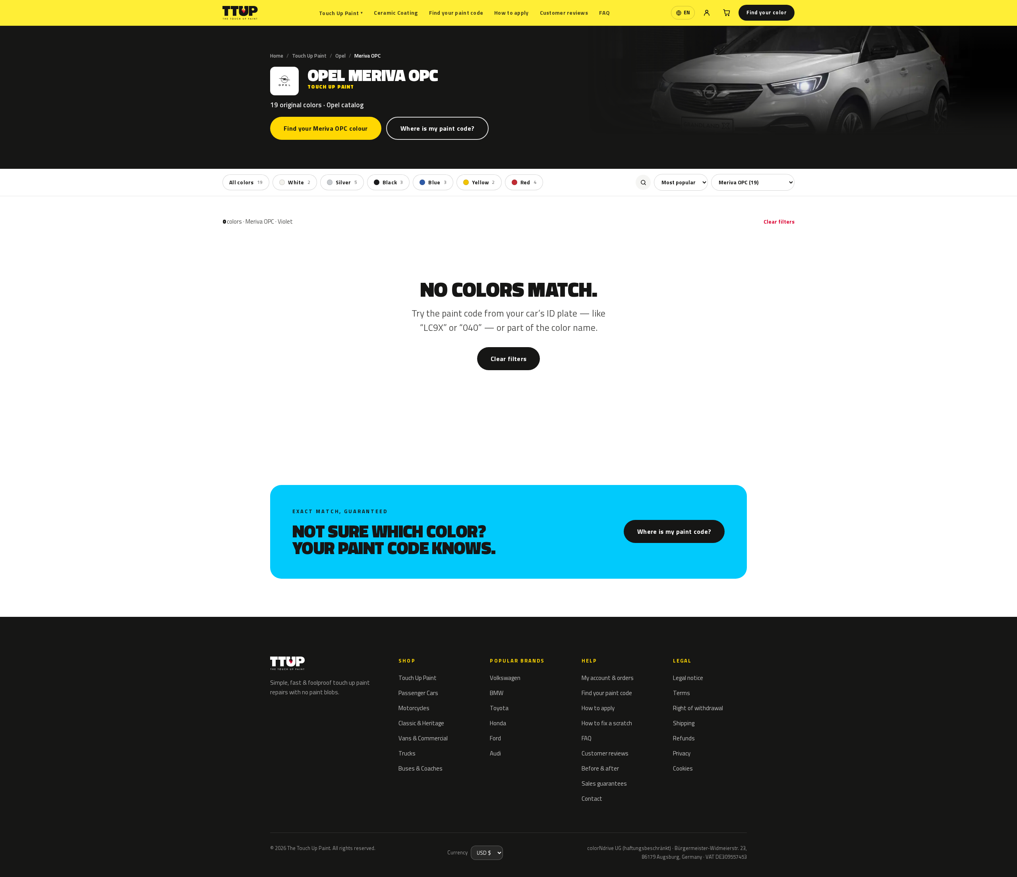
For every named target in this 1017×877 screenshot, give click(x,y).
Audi (495, 753)
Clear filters (779, 221)
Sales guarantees (604, 783)
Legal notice (688, 677)
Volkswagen (505, 677)
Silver (346, 182)
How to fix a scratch (607, 723)
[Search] (643, 182)
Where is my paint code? (437, 128)
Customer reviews (564, 12)
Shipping (683, 723)
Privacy (681, 753)
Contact (592, 798)
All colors (246, 182)
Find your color (766, 12)
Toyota (499, 708)
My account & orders (608, 677)
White (299, 182)
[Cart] (727, 13)
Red (528, 182)
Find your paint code (456, 12)
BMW (496, 692)
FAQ (604, 12)
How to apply (511, 12)
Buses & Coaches (420, 768)
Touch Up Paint (341, 13)
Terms (681, 692)
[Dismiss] (35, 860)
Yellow (483, 182)
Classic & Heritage (421, 723)
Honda (498, 723)
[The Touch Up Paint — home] (240, 13)
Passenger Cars (418, 692)
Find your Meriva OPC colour (326, 128)
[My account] (707, 13)
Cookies (683, 768)
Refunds (684, 738)
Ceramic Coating (396, 12)
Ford (495, 738)
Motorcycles (413, 708)
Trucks (407, 753)
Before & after (600, 768)
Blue (437, 182)
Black (393, 182)
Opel (340, 56)
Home (276, 56)
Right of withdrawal (698, 708)
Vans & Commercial (423, 738)
